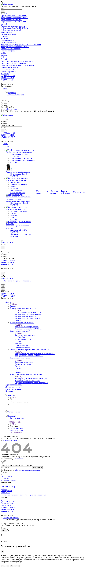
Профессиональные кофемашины (28, 312)
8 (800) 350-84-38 (8, 76)
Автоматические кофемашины (26, 327)
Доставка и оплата (8, 501)
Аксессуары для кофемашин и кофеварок (31, 379)
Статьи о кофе (6, 505)
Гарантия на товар (8, 487)
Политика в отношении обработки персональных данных (23, 495)
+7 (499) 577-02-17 (8, 80)
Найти (4, 530)
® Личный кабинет (8, 480)
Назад (14, 304)
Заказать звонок (16, 432)
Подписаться (37, 467)
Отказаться (15, 566)
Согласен (5, 566)
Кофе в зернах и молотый (25, 335)
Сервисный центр (8, 503)
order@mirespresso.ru (11, 109)
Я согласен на (22, 470)
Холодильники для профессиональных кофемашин (35, 354)
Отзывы (4, 489)
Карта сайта (5, 493)
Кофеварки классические (24, 362)
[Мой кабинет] (2, 271)
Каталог (13, 306)
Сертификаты (6, 491)
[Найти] (3, 11)
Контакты (5, 478)
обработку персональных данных (28, 470)
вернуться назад (7, 459)
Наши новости (6, 476)
